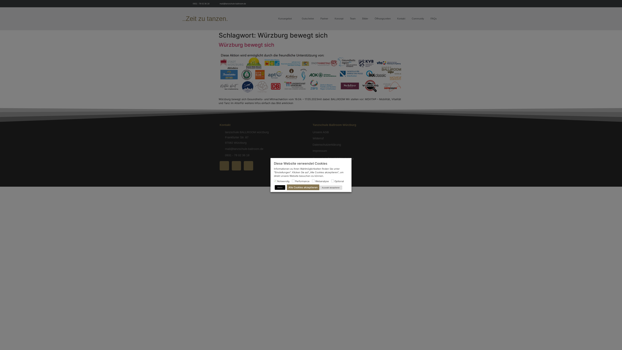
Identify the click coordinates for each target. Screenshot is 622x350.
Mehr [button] (280, 187)
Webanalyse (322, 181)
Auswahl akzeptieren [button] (331, 188)
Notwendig (283, 181)
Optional (339, 181)
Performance (302, 181)
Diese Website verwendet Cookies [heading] (300, 163)
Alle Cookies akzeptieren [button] (303, 187)
